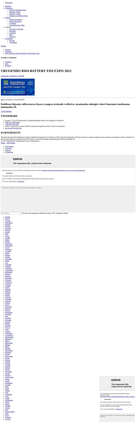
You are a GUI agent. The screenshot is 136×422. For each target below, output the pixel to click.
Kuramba (12, 31)
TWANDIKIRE (6, 111)
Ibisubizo (8, 6)
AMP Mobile (10, 143)
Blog (11, 35)
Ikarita (3, 143)
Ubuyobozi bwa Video (17, 25)
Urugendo (12, 23)
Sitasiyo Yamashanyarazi (17, 10)
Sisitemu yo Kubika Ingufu (18, 16)
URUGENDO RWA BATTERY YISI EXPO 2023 (22, 53)
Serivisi (7, 18)
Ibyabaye (12, 37)
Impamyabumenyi (15, 21)
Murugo (8, 50)
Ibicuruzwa (9, 8)
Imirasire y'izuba (14, 12)
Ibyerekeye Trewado (16, 29)
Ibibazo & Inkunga (15, 19)
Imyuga (11, 40)
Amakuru (12, 33)
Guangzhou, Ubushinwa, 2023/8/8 (12, 76)
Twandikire (9, 39)
